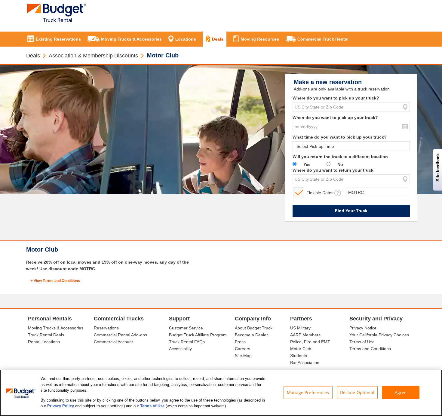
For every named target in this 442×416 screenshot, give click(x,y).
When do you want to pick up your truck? (335, 117)
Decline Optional (357, 392)
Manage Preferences (308, 392)
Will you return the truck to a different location (340, 156)
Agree (401, 392)
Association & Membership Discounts (93, 56)
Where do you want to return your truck (333, 170)
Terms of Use (152, 406)
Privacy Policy (60, 406)
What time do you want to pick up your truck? (340, 137)
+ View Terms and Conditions (55, 281)
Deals (33, 56)
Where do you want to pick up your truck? (336, 98)
